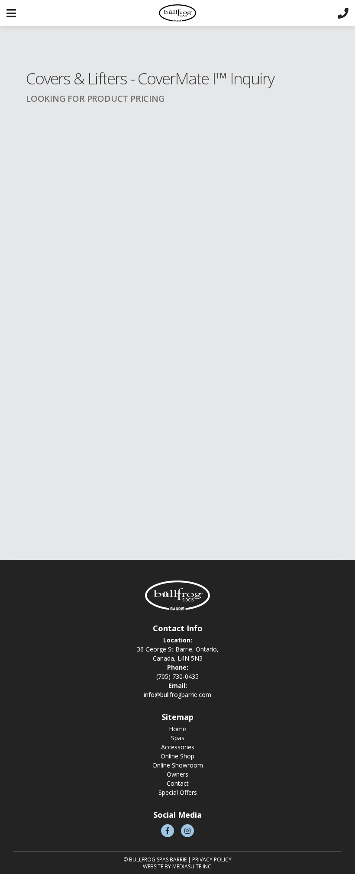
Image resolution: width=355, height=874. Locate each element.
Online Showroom (177, 765)
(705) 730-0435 (177, 676)
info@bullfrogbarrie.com (177, 694)
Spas (177, 738)
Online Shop (177, 756)
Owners (177, 774)
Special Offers (177, 792)
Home (177, 729)
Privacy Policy (212, 859)
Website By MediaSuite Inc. (178, 866)
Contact (178, 783)
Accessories (177, 747)
